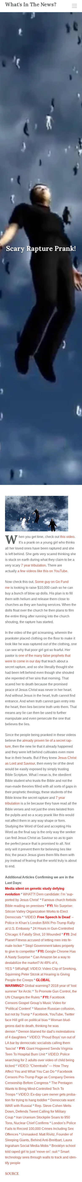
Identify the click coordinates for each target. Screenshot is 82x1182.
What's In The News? (30, 4)
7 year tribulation (33, 565)
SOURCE (12, 1173)
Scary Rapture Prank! (41, 248)
